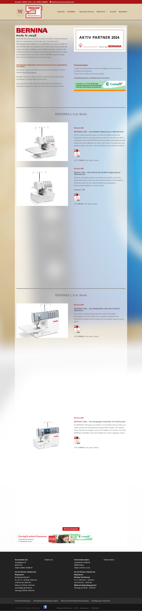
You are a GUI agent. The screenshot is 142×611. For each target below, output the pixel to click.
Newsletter (123, 12)
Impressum (84, 608)
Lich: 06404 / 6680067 (40, 2)
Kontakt (113, 12)
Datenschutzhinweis (64, 608)
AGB (76, 608)
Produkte (71, 12)
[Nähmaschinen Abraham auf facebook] (45, 608)
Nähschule (101, 12)
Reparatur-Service (87, 12)
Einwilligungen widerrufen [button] (101, 601)
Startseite (61, 12)
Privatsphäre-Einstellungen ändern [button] (45, 601)
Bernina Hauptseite (71, 529)
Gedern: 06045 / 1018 (24, 2)
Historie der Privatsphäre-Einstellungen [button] (75, 601)
